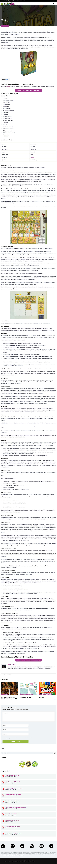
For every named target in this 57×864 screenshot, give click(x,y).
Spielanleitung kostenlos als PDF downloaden (28, 90)
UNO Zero (41, 697)
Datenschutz (14, 861)
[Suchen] (55, 753)
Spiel (10, 674)
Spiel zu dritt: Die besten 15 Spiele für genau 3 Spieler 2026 (9, 698)
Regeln (50, 530)
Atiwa (3, 674)
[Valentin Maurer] (4, 668)
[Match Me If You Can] (28, 688)
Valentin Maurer (11, 664)
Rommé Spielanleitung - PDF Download (13, 801)
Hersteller (5, 0)
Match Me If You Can (25, 697)
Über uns (26, 861)
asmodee (32, 157)
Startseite (3, 21)
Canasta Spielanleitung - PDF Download (13, 826)
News (18, 0)
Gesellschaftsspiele (9, 21)
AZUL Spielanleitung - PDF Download (12, 820)
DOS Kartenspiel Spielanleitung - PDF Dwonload (14, 788)
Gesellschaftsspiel (7, 674)
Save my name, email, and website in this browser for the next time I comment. (19, 738)
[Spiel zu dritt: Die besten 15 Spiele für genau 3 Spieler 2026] (9, 688)
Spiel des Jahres (22, 0)
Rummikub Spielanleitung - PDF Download (13, 794)
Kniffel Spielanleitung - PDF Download (13, 781)
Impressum (33, 861)
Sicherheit (9, 861)
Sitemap (18, 861)
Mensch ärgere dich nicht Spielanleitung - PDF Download (16, 807)
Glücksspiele (14, 0)
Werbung (5, 861)
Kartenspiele (30, 694)
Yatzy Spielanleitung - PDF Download (12, 813)
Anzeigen (6, 79)
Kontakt (2, 0)
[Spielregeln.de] (10, 4)
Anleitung (8, 86)
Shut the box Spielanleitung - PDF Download (14, 833)
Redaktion (21, 861)
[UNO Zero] (47, 688)
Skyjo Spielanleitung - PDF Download (12, 775)
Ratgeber (9, 0)
